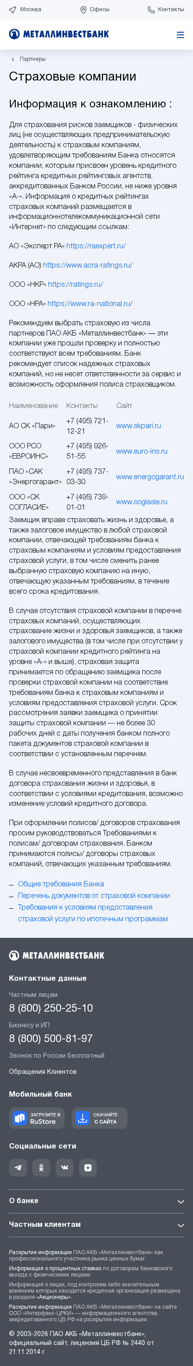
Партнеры (33, 59)
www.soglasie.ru (141, 502)
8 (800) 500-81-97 (51, 1039)
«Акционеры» (53, 1297)
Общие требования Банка (61, 884)
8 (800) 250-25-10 (51, 1009)
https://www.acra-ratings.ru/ (87, 266)
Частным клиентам (45, 1225)
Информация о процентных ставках (55, 1268)
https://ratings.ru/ (75, 285)
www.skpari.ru (138, 426)
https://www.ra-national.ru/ (90, 304)
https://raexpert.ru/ (96, 246)
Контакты (171, 10)
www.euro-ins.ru (141, 452)
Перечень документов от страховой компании (94, 896)
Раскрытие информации (40, 1252)
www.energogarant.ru (150, 477)
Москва (30, 10)
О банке (24, 1201)
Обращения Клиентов (43, 1072)
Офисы (100, 10)
